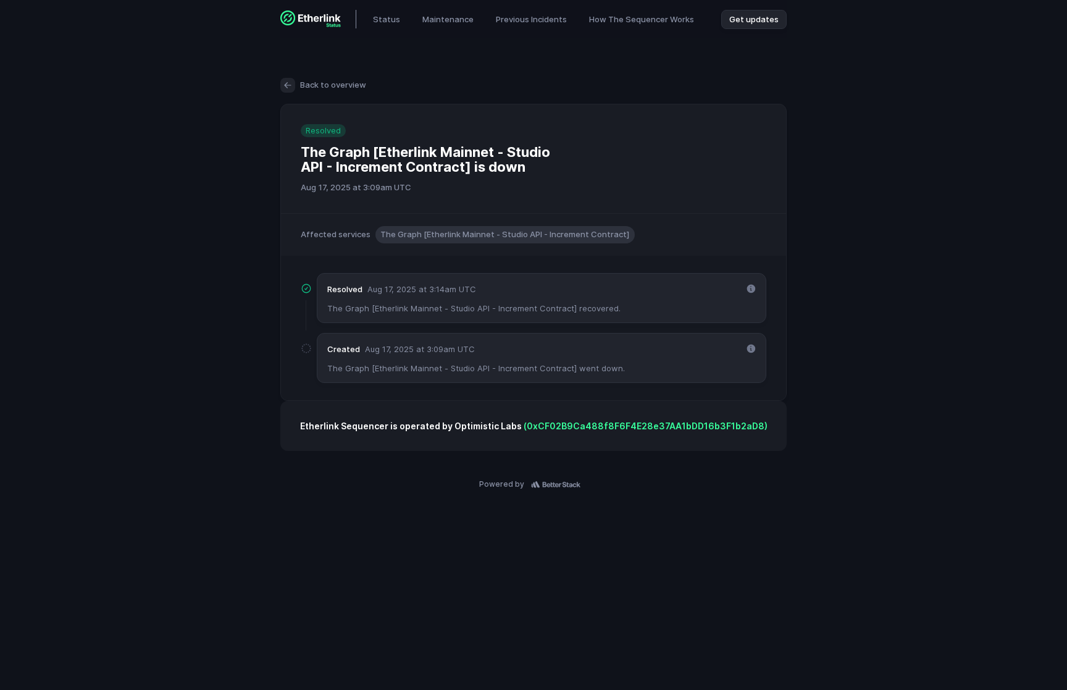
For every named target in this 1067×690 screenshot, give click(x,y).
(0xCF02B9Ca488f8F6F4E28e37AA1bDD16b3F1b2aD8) (646, 426)
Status (386, 19)
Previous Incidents (531, 19)
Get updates (754, 19)
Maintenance (448, 19)
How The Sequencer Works (641, 19)
